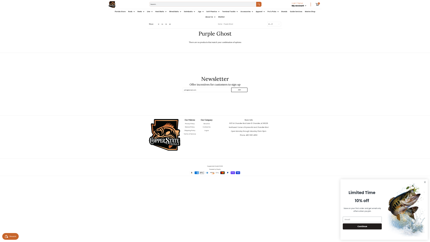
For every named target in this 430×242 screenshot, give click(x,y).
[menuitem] (301, 8)
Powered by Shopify (215, 169)
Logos (206, 130)
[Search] (259, 4)
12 (158, 24)
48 (170, 24)
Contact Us (207, 127)
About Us (206, 124)
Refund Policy (190, 127)
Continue (362, 226)
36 (166, 24)
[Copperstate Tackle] (112, 4)
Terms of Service (190, 134)
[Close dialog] (425, 182)
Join (239, 90)
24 (162, 24)
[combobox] (202, 4)
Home (220, 24)
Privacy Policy (190, 124)
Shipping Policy (189, 130)
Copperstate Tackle (212, 166)
